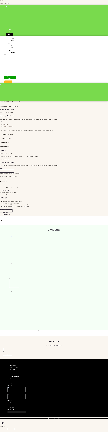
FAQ (12, 45)
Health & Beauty (7, 101)
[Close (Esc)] (12, 429)
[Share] (9, 429)
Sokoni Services (10, 42)
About (12, 40)
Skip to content (3, 0)
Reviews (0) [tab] (5, 128)
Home (12, 38)
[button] (5, 190)
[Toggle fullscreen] (5, 429)
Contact (13, 52)
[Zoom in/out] (1, 429)
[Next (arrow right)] (5, 431)
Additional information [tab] (7, 126)
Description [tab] (5, 124)
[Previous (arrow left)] (1, 431)
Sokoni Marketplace (4, 3)
